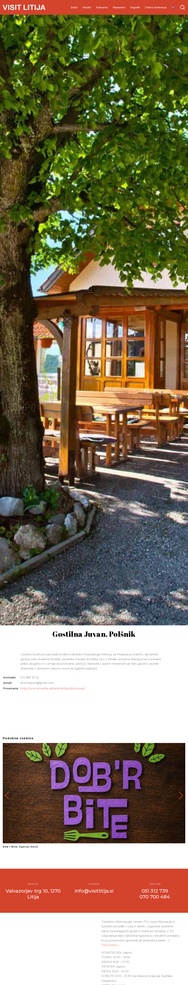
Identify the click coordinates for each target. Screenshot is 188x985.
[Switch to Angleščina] (173, 7)
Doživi (74, 7)
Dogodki (135, 7)
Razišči (87, 7)
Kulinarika (102, 7)
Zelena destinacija (156, 7)
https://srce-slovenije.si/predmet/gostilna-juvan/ (52, 688)
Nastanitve (119, 7)
